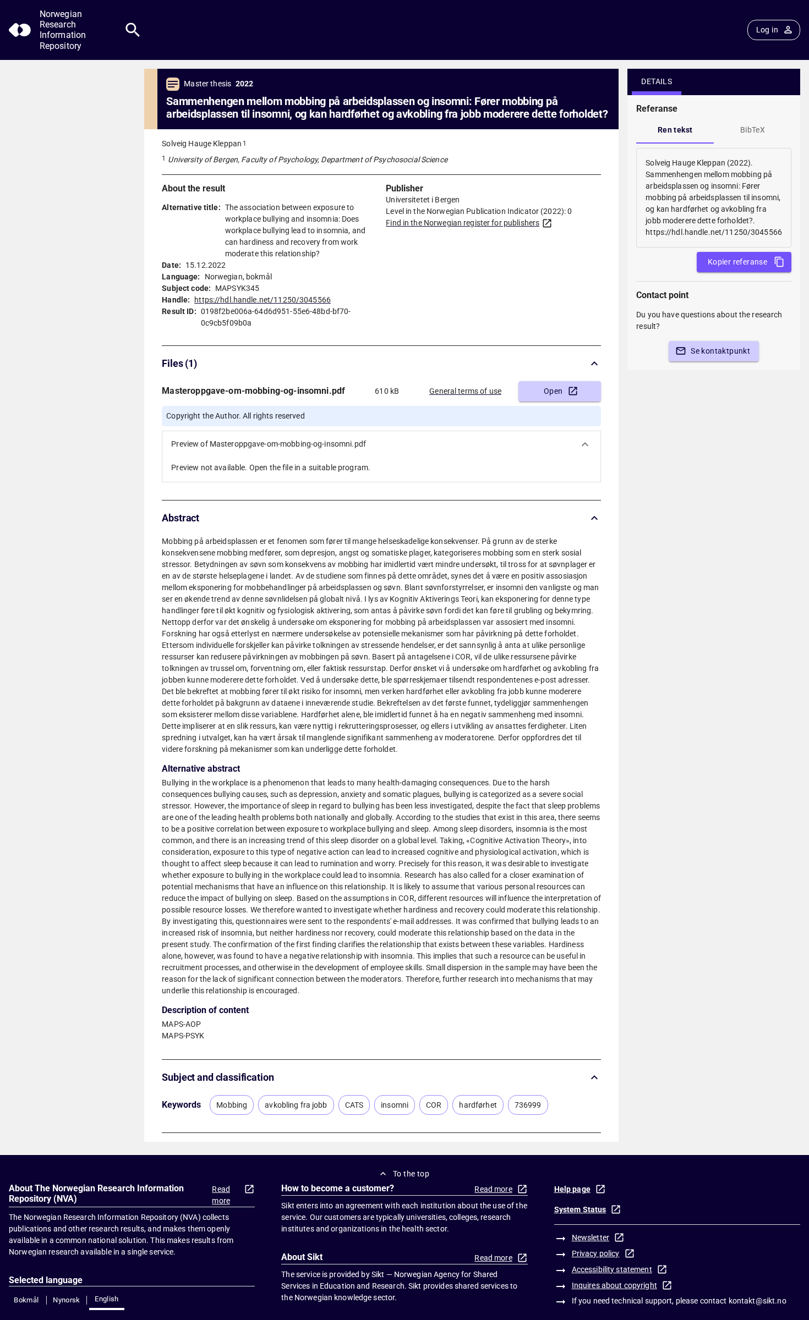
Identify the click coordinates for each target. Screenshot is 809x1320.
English (107, 1299)
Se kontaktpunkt (720, 350)
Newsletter (590, 1237)
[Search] (133, 30)
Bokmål (26, 1300)
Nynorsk (66, 1300)
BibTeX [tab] (752, 129)
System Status (580, 1209)
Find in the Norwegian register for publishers (462, 222)
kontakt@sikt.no (757, 1300)
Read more (221, 1195)
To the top (411, 1173)
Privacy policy (596, 1253)
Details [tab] (656, 81)
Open (553, 391)
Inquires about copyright (614, 1285)
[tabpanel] (713, 198)
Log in (767, 29)
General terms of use (465, 391)
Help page (572, 1189)
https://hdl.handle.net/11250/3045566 (262, 299)
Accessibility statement (612, 1269)
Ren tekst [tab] (675, 129)
